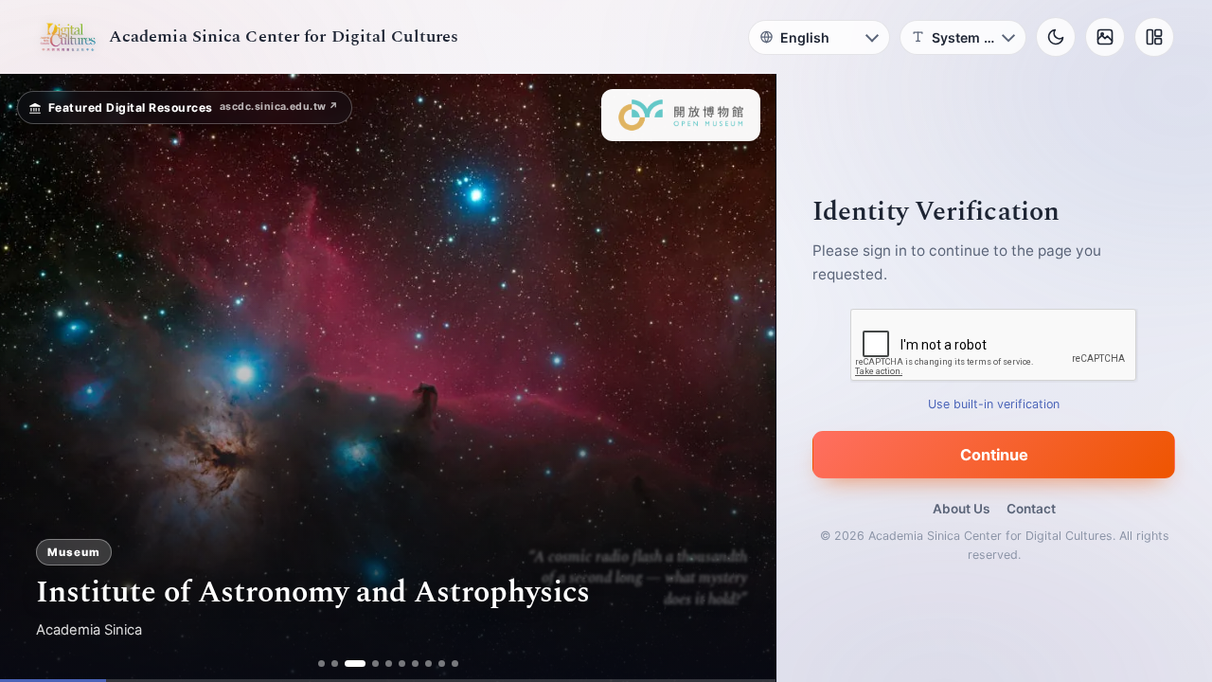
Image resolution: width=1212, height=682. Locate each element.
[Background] (1105, 37)
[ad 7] (415, 663)
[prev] (34, 378)
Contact (1031, 508)
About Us (961, 508)
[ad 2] (334, 663)
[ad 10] (455, 663)
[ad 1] (321, 663)
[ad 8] (428, 663)
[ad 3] (355, 663)
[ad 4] (375, 663)
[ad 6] (402, 663)
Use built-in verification (994, 404)
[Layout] (1154, 37)
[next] (741, 378)
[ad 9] (441, 663)
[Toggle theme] (1056, 37)
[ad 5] (388, 663)
